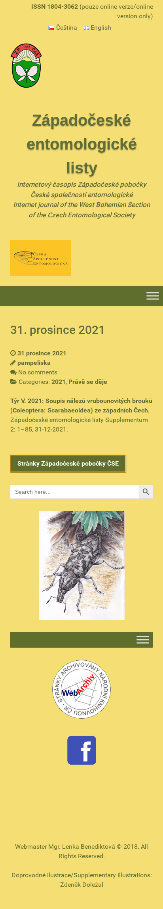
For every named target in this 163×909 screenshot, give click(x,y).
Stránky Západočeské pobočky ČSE (68, 463)
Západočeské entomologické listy (82, 143)
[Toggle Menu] (152, 295)
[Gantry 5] (26, 65)
